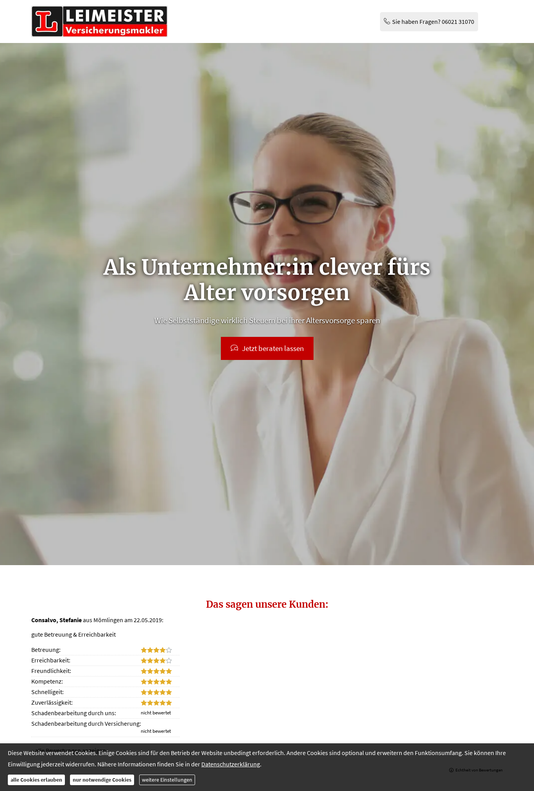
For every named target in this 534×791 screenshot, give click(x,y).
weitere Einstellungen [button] (167, 779)
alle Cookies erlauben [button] (36, 779)
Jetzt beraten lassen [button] (273, 348)
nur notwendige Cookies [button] (102, 779)
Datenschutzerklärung (230, 764)
